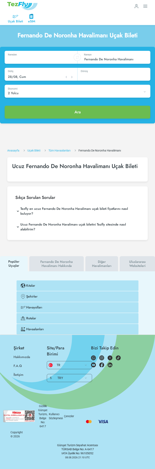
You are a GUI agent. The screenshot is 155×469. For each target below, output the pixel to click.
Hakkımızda (22, 357)
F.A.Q (18, 366)
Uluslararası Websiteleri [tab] (137, 263)
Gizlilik (43, 406)
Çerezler (69, 416)
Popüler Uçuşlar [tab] (13, 263)
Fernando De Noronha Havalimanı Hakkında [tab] (56, 263)
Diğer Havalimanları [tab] (101, 263)
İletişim (18, 374)
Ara (77, 112)
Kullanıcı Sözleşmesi (56, 416)
